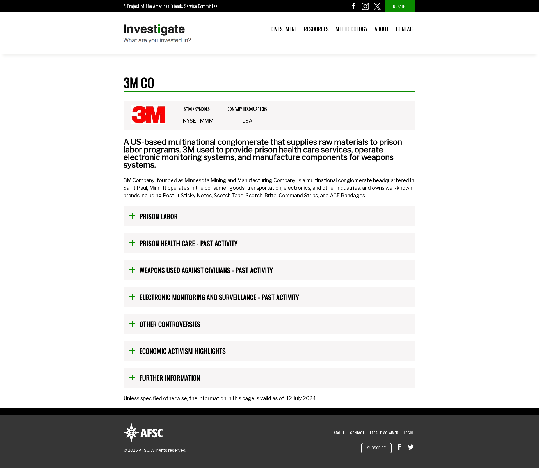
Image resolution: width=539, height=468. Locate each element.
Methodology (351, 29)
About (381, 29)
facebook (353, 6)
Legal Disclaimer (384, 432)
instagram (365, 6)
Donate (399, 6)
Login (408, 432)
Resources (316, 29)
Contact (405, 29)
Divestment (284, 29)
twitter (377, 6)
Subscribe (376, 448)
